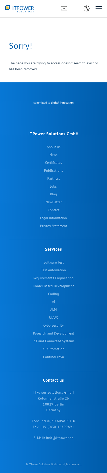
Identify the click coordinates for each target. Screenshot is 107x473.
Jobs (53, 186)
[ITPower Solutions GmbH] (27, 8)
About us (53, 147)
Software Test (54, 262)
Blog (78, 10)
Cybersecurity (53, 325)
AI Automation (53, 349)
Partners (53, 178)
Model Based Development (53, 286)
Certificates (53, 162)
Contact (63, 10)
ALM (53, 309)
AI (53, 301)
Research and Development (53, 333)
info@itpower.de (60, 438)
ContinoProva (53, 357)
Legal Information (53, 218)
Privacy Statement (53, 226)
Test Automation (53, 270)
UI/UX (53, 317)
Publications (53, 170)
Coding (53, 294)
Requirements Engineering (53, 278)
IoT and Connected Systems (53, 341)
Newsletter (72, 10)
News (53, 154)
